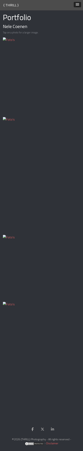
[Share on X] (42, 429)
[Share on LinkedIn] (52, 429)
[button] (77, 4)
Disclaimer (52, 443)
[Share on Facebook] (32, 429)
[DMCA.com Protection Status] (34, 443)
